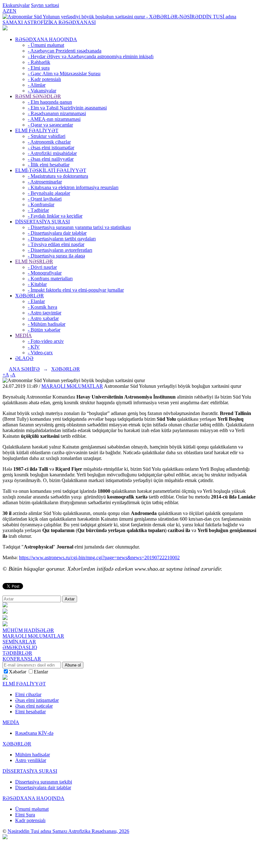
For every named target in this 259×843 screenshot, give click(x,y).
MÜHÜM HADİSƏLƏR (28, 630)
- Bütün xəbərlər (44, 329)
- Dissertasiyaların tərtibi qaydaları (62, 238)
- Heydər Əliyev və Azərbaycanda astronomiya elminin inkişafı (91, 56)
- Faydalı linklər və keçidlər (55, 216)
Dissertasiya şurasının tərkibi (43, 781)
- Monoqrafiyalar (45, 273)
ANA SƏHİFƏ (24, 369)
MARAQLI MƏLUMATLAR (72, 386)
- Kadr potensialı (44, 79)
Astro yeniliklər (30, 760)
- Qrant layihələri (45, 198)
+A (6, 374)
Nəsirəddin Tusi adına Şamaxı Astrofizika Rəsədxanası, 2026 (68, 831)
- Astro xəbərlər (43, 318)
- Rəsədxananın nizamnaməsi (57, 113)
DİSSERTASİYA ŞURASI (42, 221)
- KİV (34, 347)
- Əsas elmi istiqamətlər (51, 147)
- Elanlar (36, 301)
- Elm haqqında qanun (50, 102)
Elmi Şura (25, 814)
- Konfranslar (41, 204)
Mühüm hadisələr (32, 754)
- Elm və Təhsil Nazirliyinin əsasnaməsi (67, 107)
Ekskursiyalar (16, 5)
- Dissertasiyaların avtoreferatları (60, 250)
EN (12, 11)
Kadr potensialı (30, 820)
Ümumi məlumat (32, 809)
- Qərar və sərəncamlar (50, 124)
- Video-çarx (40, 352)
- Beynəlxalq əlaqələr (49, 193)
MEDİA (23, 335)
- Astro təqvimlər (44, 312)
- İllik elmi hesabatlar (48, 164)
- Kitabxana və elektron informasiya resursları (73, 187)
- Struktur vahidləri (46, 136)
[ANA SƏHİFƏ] (5, 28)
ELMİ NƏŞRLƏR (34, 261)
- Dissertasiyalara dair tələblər (57, 233)
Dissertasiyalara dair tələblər (43, 787)
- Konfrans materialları (50, 278)
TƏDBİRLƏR (17, 653)
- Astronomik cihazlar (49, 142)
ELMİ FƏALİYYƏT (36, 130)
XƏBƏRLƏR (29, 295)
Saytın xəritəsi (45, 5)
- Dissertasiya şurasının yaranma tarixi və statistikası (79, 227)
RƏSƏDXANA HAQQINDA (46, 39)
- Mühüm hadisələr (46, 324)
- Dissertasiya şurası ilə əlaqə (56, 255)
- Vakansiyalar (42, 90)
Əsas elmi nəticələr (34, 706)
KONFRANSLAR (22, 658)
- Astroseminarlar (45, 181)
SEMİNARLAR (19, 641)
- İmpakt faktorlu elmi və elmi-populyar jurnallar (76, 290)
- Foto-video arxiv (46, 341)
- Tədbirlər (38, 210)
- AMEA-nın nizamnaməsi (54, 119)
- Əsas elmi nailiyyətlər (51, 159)
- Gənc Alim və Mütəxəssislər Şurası (64, 73)
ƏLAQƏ (24, 358)
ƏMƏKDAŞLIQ (20, 647)
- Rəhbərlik (39, 62)
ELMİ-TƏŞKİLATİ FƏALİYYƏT (50, 170)
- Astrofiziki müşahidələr (52, 153)
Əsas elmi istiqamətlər (37, 700)
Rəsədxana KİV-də (34, 733)
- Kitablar (37, 284)
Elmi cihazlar (28, 694)
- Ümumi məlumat (46, 45)
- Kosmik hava (42, 307)
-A (12, 374)
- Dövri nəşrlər (42, 267)
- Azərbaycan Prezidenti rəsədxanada (64, 50)
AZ (6, 11)
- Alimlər (36, 85)
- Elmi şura (39, 68)
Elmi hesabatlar (30, 711)
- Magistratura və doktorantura (58, 176)
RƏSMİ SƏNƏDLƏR (38, 96)
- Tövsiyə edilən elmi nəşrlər (56, 244)
